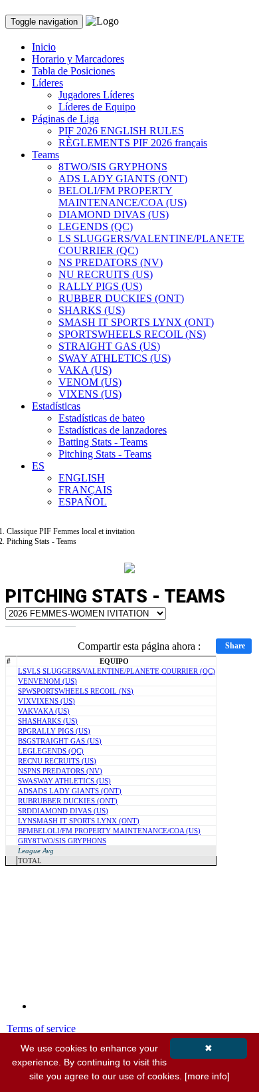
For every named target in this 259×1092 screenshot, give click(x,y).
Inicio (44, 47)
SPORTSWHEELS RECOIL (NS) (132, 334)
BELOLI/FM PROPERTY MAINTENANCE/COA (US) (122, 196)
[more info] (207, 1076)
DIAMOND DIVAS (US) (113, 214)
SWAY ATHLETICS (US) (114, 358)
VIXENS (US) (90, 394)
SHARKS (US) (91, 310)
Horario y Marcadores (78, 59)
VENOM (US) (90, 382)
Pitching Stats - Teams (104, 454)
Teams (45, 154)
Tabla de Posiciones (73, 70)
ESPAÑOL (82, 501)
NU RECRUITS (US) (105, 274)
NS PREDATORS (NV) (110, 262)
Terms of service (41, 1028)
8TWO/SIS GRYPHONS (112, 166)
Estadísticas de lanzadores (112, 430)
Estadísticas (56, 406)
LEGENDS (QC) (95, 226)
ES (38, 466)
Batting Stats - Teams (102, 442)
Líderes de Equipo (96, 106)
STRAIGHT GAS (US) (109, 346)
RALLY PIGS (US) (100, 286)
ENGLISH (81, 477)
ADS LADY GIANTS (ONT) (122, 178)
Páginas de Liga (65, 118)
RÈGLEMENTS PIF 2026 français (132, 142)
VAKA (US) (85, 370)
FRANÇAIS (85, 489)
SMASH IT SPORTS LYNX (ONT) (136, 322)
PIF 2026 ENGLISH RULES (121, 130)
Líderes (47, 82)
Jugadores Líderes (96, 94)
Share (235, 645)
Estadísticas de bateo (101, 418)
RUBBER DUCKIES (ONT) (121, 298)
